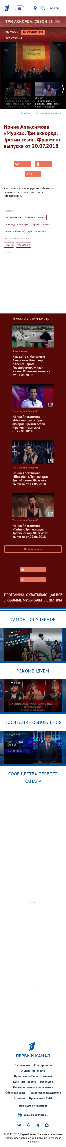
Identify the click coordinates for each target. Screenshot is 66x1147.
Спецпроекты (43, 1065)
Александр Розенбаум (16, 224)
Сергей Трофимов (41, 224)
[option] (17, 93)
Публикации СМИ (40, 1098)
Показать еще (33, 549)
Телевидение (23, 244)
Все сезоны (14, 38)
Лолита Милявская (14, 231)
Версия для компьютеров (33, 1105)
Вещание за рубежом (36, 1114)
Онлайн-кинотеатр (33, 1070)
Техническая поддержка (45, 1092)
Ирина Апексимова (37, 231)
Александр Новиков (35, 217)
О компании (22, 1065)
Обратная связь (15, 1092)
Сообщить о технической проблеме (41, 113)
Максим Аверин (13, 217)
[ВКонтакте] (22, 164)
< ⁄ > (29, 174)
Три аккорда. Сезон (29, 21)
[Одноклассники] (43, 164)
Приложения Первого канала (33, 1076)
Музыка (9, 244)
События (19, 1098)
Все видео (46, 1081)
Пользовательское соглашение (33, 1087)
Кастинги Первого (24, 1081)
